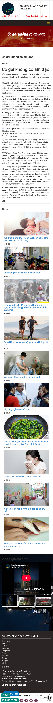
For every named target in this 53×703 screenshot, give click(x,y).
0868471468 (11, 693)
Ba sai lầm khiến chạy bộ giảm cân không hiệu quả (26, 343)
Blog (3, 643)
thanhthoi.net (22, 695)
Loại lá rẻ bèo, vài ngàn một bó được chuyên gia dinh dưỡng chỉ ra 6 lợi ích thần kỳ (26, 442)
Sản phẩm (6, 651)
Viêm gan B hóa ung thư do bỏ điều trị (22, 377)
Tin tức (29, 39)
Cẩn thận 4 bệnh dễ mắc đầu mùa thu (22, 476)
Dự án (4, 653)
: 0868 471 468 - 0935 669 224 (13, 16)
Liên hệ (5, 663)
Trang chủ (6, 641)
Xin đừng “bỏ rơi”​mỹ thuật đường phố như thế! (24, 510)
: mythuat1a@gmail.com (37, 16)
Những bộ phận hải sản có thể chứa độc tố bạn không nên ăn (25, 544)
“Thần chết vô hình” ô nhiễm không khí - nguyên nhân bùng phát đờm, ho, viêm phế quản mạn (25, 307)
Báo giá (5, 661)
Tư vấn (4, 658)
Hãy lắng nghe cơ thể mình (17, 409)
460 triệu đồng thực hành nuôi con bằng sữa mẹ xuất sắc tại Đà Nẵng (26, 239)
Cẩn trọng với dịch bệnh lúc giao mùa (22, 272)
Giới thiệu (5, 648)
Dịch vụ (5, 646)
